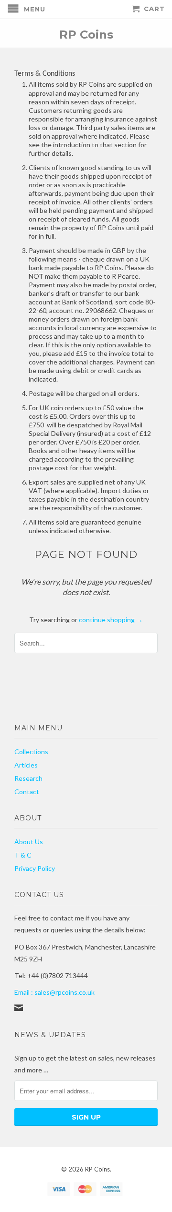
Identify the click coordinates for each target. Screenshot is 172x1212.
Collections (31, 751)
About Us (28, 842)
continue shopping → (111, 620)
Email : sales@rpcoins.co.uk (54, 992)
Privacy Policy (34, 868)
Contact (26, 792)
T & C (23, 855)
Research (28, 778)
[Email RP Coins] (18, 1007)
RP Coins (86, 34)
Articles (26, 765)
